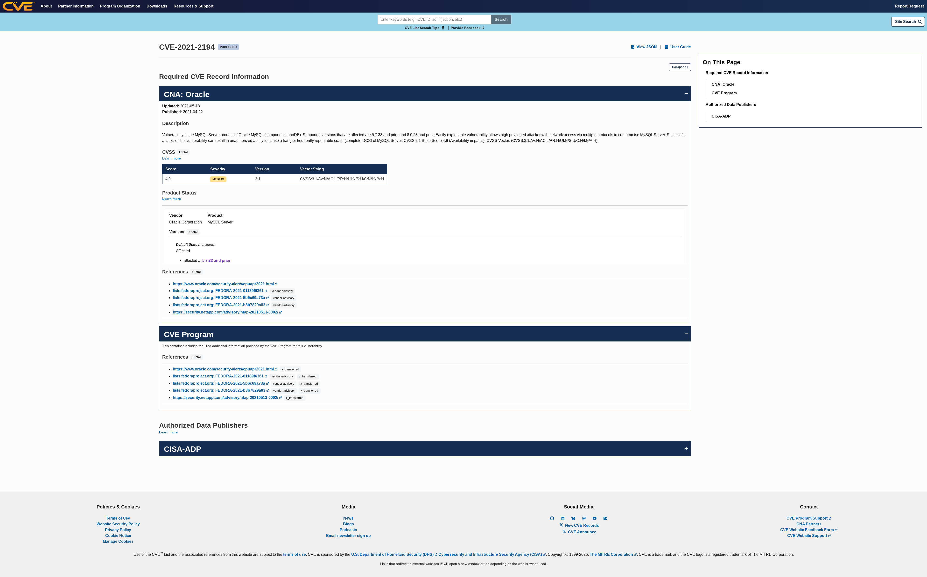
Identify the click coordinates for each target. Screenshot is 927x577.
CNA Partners (809, 524)
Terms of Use (118, 518)
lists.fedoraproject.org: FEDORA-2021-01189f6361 (219, 291)
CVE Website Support (807, 536)
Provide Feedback (466, 28)
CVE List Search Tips (422, 28)
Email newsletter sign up (348, 536)
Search (501, 19)
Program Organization (120, 6)
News (348, 518)
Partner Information (76, 6)
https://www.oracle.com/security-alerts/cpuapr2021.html (224, 284)
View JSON (646, 47)
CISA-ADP (721, 116)
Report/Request (909, 6)
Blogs (348, 524)
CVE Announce (581, 532)
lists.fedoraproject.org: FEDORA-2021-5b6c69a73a (219, 298)
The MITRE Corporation (612, 554)
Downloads (157, 6)
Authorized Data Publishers (731, 105)
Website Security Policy (118, 524)
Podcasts (348, 530)
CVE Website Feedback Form (807, 530)
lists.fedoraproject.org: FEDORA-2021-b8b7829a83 (219, 305)
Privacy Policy (118, 530)
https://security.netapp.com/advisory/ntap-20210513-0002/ (226, 312)
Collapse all (680, 67)
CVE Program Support (808, 518)
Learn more (171, 158)
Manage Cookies (118, 541)
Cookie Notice (118, 536)
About (46, 6)
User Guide (680, 47)
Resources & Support (193, 6)
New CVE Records (581, 525)
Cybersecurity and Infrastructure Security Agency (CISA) (490, 554)
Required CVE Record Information (737, 73)
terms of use (294, 554)
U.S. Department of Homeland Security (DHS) (393, 554)
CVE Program (724, 93)
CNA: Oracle (723, 84)
